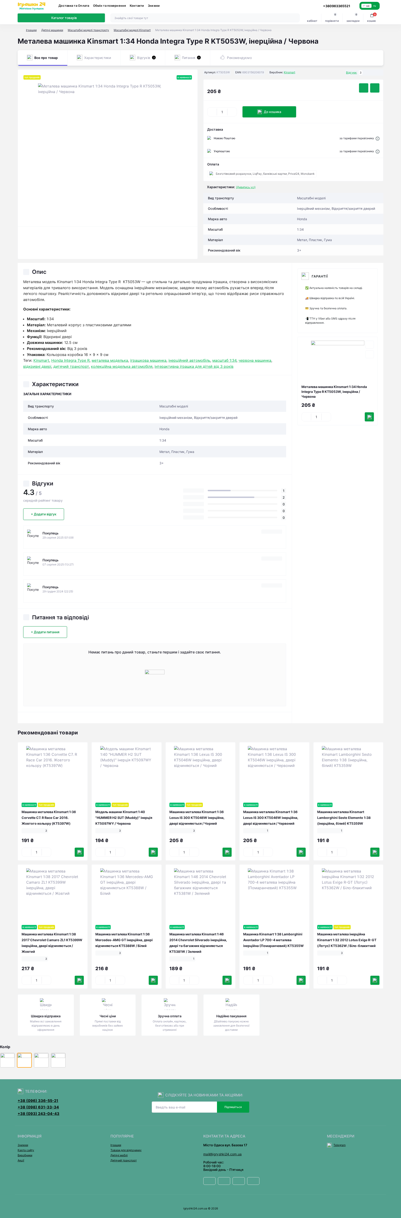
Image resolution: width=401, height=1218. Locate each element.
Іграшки (31, 30)
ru (374, 5)
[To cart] (369, 416)
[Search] (295, 17)
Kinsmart (289, 72)
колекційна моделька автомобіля (121, 366)
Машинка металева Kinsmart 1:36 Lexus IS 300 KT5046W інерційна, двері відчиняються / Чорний (196, 817)
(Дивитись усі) (245, 187)
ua (367, 5)
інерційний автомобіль (189, 360)
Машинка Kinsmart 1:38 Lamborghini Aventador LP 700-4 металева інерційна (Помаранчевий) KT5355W (273, 940)
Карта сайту (26, 1150)
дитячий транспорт (71, 366)
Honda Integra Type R (70, 360)
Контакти (137, 5)
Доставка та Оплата (73, 5)
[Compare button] (374, 88)
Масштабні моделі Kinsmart (132, 30)
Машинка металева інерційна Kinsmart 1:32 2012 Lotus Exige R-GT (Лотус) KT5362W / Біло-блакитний (346, 940)
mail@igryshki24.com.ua (222, 1154)
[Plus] (232, 112)
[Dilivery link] (377, 138)
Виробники (25, 1155)
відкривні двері (37, 366)
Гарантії (320, 276)
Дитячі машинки (52, 30)
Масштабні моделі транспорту (88, 30)
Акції (21, 1160)
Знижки (154, 5)
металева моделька (110, 360)
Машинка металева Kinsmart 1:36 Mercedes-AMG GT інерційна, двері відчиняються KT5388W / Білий (124, 940)
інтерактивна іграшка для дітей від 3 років (194, 366)
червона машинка (255, 360)
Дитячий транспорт (123, 1160)
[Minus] (212, 112)
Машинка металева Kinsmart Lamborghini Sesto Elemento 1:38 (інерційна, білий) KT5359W (344, 817)
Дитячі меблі (119, 1155)
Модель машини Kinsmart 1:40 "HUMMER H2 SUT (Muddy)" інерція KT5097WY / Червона (123, 817)
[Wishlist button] (363, 88)
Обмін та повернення (109, 5)
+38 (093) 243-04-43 (38, 1113)
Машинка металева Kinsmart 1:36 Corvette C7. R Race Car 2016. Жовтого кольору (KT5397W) (49, 817)
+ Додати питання (45, 632)
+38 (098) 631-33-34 (38, 1107)
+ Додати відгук (43, 514)
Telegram (339, 1145)
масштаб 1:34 (224, 360)
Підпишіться (233, 1107)
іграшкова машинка (148, 360)
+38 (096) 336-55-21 (38, 1100)
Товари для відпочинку (126, 1150)
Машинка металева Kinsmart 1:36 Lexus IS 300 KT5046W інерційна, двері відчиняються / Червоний (270, 817)
